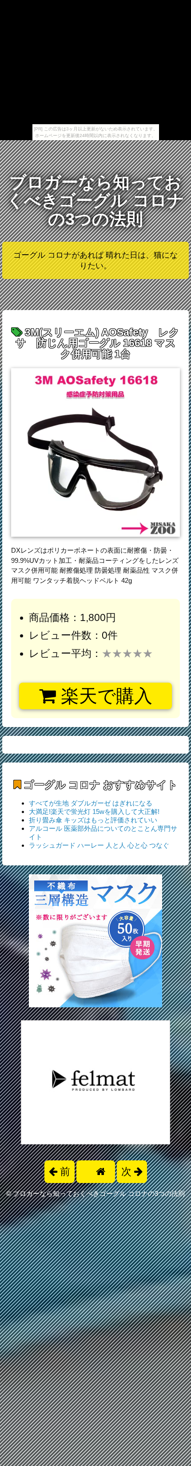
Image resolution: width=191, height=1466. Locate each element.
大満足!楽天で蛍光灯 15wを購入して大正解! (94, 811)
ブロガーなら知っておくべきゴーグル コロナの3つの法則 (95, 200)
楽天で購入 (104, 696)
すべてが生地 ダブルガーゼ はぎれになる (90, 803)
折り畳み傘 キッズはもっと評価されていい (93, 820)
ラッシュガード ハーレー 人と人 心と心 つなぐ (99, 845)
